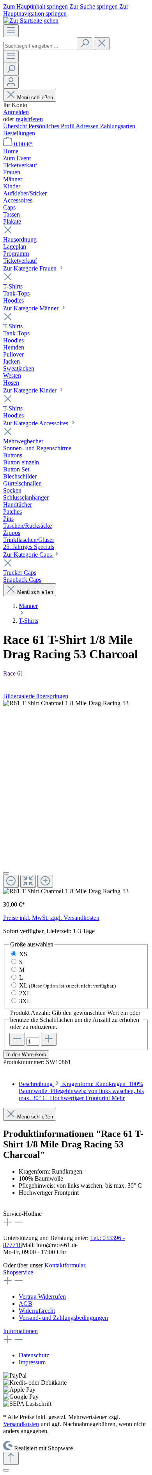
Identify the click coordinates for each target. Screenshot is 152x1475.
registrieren (29, 119)
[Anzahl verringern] (17, 1039)
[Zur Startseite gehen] (30, 20)
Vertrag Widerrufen (42, 1296)
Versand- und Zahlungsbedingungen (63, 1317)
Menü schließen (34, 97)
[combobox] (39, 46)
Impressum (32, 1362)
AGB (25, 1303)
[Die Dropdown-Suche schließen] (102, 43)
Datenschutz (34, 1355)
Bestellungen (19, 133)
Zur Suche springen (94, 6)
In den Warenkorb (26, 1054)
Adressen (88, 126)
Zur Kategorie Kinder (30, 390)
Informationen (20, 1331)
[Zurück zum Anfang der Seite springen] (11, 1458)
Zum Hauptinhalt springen (36, 6)
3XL (25, 1001)
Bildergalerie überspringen (35, 696)
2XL (25, 993)
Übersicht (15, 126)
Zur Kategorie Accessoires (36, 423)
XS (23, 954)
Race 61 (13, 673)
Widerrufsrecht (37, 1310)
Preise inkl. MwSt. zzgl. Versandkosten (51, 917)
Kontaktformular (64, 1265)
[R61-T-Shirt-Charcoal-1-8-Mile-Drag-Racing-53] (66, 703)
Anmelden (16, 112)
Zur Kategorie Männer (31, 308)
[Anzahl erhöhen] (49, 1039)
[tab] (81, 1091)
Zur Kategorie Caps (28, 554)
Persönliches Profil (52, 126)
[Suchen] (84, 43)
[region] (76, 797)
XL (67, 985)
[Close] (6, 873)
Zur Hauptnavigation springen (65, 10)
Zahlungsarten (117, 126)
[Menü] (11, 30)
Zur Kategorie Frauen (30, 268)
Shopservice (18, 1272)
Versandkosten (21, 1424)
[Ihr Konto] (11, 82)
